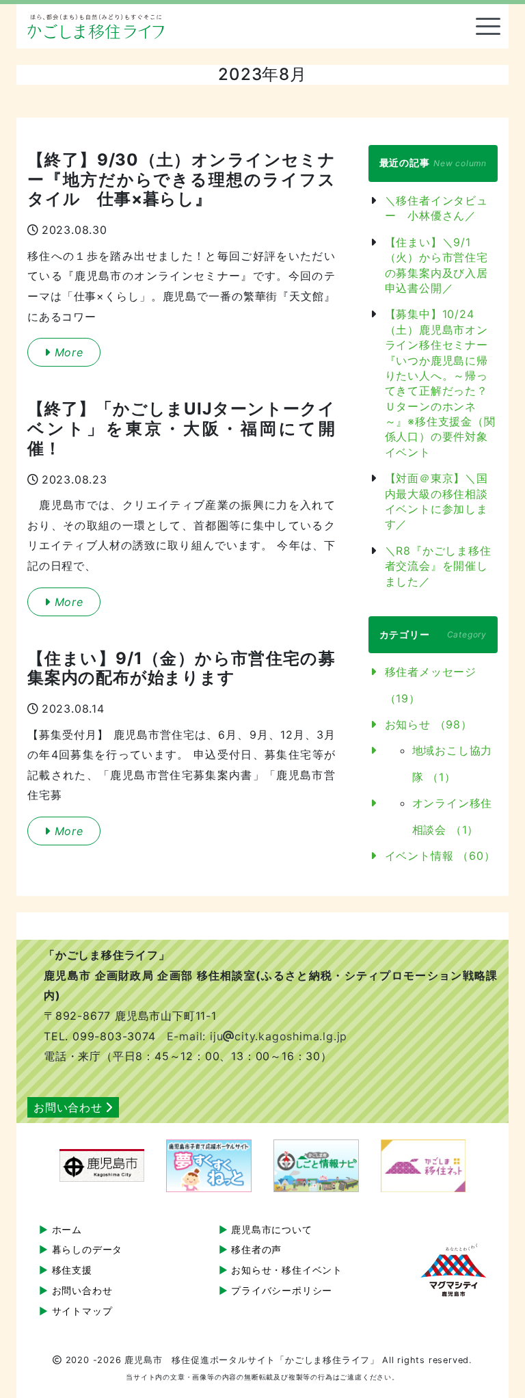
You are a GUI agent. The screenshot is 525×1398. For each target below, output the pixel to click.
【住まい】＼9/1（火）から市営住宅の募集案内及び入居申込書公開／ (436, 265)
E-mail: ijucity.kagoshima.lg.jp (257, 1036)
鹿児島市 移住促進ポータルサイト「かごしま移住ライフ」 (95, 26)
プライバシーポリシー (281, 1290)
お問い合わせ (68, 1107)
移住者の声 (256, 1249)
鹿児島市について (271, 1229)
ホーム (67, 1229)
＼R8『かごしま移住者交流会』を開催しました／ (438, 566)
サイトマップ (82, 1311)
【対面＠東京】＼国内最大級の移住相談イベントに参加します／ (436, 501)
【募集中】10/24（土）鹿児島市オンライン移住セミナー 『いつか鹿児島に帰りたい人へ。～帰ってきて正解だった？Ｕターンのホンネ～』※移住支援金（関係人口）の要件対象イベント (440, 383)
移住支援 (72, 1270)
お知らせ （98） (428, 724)
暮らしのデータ (87, 1249)
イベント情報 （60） (440, 855)
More (67, 352)
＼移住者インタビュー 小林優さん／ (436, 208)
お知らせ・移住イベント (286, 1270)
